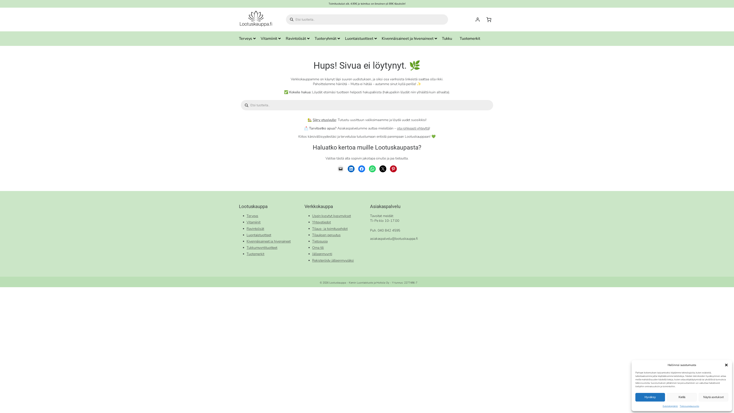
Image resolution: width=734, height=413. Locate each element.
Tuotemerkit (255, 254)
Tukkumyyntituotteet (262, 247)
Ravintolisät (255, 228)
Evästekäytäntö (670, 406)
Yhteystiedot (321, 222)
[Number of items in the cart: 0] (489, 19)
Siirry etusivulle (324, 120)
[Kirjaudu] (477, 19)
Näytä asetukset (713, 397)
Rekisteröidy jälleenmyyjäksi (333, 260)
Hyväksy (650, 397)
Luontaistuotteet (259, 235)
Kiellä (682, 397)
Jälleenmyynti (322, 254)
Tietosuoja (320, 241)
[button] (726, 365)
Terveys (252, 216)
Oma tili (318, 247)
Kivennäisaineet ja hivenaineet (269, 241)
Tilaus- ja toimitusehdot (330, 228)
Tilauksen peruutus (326, 235)
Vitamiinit (254, 222)
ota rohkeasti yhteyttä (413, 128)
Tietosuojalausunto (689, 406)
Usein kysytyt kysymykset (331, 216)
